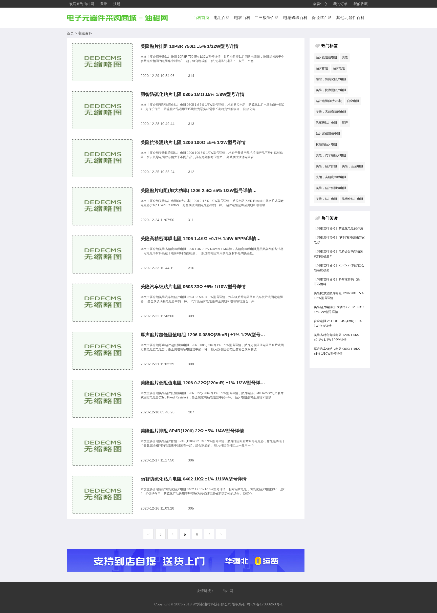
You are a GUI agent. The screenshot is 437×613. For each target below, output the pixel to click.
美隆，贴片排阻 (326, 166)
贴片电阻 (339, 68)
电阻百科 (222, 17)
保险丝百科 (322, 17)
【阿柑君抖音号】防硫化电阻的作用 (338, 228)
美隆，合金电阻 (352, 166)
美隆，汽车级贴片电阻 (331, 155)
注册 (116, 4)
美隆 (345, 57)
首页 (70, 33)
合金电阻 (353, 101)
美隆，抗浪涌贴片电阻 (331, 90)
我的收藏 (361, 4)
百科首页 (201, 17)
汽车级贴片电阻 (326, 122)
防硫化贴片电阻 (352, 199)
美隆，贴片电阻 (326, 199)
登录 (103, 4)
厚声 (345, 122)
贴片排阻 (322, 68)
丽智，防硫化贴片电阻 (331, 79)
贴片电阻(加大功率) (329, 101)
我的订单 (340, 4)
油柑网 (228, 591)
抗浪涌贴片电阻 (326, 144)
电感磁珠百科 (295, 17)
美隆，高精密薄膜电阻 (331, 112)
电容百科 (242, 17)
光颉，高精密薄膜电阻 (331, 177)
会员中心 (320, 4)
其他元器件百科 (350, 17)
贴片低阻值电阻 (326, 57)
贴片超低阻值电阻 (328, 133)
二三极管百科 (267, 17)
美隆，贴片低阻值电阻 (331, 188)
